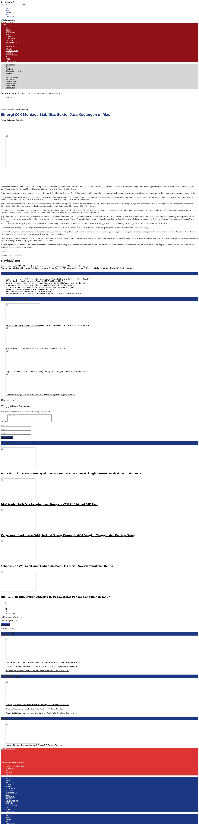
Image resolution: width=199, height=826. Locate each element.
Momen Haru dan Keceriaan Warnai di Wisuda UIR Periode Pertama (34, 745)
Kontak (9, 774)
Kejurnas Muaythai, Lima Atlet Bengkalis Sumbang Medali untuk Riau (34, 709)
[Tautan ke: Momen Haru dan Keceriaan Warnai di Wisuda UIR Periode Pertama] (23, 743)
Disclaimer (10, 768)
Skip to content (7, 2)
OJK (10, 255)
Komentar (4, 421)
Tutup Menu (11, 16)
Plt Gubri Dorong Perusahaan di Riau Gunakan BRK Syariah (30, 289)
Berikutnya (10, 613)
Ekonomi (4, 255)
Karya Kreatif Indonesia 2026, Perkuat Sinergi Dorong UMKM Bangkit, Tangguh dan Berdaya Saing (47, 283)
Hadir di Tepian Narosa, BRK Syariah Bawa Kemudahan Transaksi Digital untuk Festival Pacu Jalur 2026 (49, 279)
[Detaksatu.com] (8, 20)
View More (5, 624)
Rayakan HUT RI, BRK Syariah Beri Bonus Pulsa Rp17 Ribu (30, 291)
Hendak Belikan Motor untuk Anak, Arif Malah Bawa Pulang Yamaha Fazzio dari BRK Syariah (44, 293)
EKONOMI (20, 120)
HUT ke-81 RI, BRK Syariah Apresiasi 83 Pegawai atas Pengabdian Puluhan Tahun (40, 287)
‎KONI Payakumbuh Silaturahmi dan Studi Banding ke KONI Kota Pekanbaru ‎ (37, 705)
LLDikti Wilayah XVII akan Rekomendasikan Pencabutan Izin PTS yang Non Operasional (45, 266)
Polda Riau (17, 255)
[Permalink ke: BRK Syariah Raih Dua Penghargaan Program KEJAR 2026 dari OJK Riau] (23, 346)
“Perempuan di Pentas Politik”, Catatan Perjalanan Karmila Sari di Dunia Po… (37, 671)
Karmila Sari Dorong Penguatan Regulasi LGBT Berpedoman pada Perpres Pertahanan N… (43, 662)
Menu (3, 24)
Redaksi (9, 772)
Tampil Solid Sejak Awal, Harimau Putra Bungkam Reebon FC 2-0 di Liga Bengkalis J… (41, 713)
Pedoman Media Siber (15, 766)
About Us (9, 770)
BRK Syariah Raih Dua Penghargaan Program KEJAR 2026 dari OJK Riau (35, 281)
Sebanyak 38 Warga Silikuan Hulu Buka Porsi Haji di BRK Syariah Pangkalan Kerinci (40, 285)
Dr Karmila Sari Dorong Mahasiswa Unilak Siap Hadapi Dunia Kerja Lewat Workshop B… (42, 667)
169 (7, 611)
